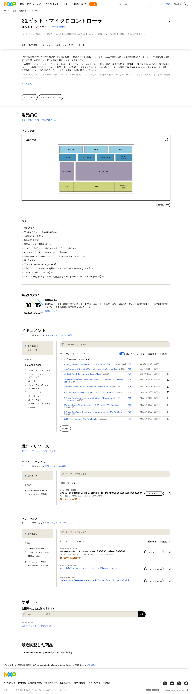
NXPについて (10, 682)
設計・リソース (63, 45)
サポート (80, 45)
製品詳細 (33, 45)
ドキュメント (46, 45)
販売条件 (27, 690)
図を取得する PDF (163, 205)
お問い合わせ (79, 682)
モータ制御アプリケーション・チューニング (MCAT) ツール (88, 568)
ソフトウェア (49, 451)
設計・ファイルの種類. (55, 466)
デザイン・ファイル (31, 451)
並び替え (152, 353)
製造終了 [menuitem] (22, 10)
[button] (177, 4)
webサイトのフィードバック (56, 690)
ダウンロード (153, 494)
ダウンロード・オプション (154, 569)
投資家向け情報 (35, 682)
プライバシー (8, 690)
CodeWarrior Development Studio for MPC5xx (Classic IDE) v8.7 (94, 580)
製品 (14, 10)
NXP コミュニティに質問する (35, 626)
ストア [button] (93, 4)
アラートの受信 (57, 26)
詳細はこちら (51, 311)
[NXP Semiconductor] (10, 4)
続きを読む (122, 665)
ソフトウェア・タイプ (55, 523)
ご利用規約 (19, 690)
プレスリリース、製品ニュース (57, 682)
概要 (24, 45)
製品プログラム (49, 119)
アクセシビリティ (38, 690)
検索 (142, 614)
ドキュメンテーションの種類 (58, 335)
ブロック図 (27, 119)
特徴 (37, 119)
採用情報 (22, 682)
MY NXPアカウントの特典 (99, 682)
